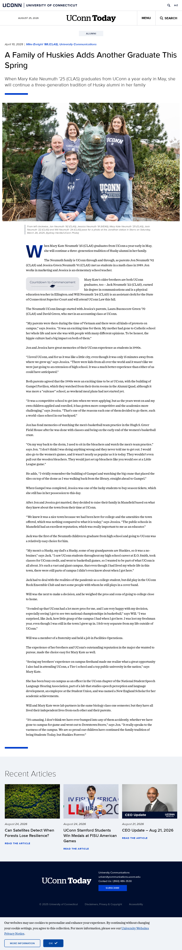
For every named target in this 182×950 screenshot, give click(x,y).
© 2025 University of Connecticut (58, 904)
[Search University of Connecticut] (169, 5)
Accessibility (136, 904)
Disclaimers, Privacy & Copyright (103, 904)
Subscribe (113, 888)
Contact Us (104, 881)
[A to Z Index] (176, 5)
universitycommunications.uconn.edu (119, 877)
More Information (22, 943)
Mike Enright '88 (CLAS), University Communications (61, 44)
